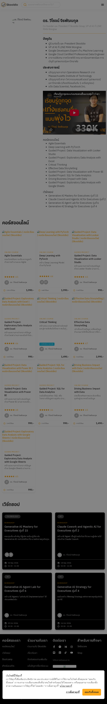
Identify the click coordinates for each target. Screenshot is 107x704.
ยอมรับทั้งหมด (92, 692)
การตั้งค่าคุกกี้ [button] (73, 692)
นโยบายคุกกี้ (66, 686)
